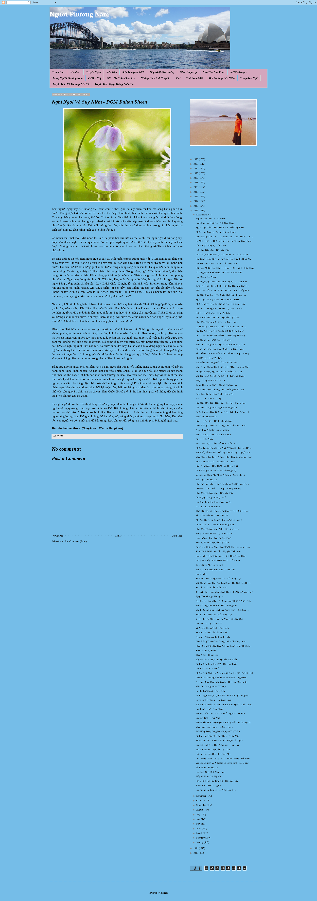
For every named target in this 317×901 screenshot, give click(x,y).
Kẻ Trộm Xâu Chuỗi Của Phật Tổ (211, 632)
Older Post (177, 536)
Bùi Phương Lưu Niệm (222, 78)
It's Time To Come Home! (208, 506)
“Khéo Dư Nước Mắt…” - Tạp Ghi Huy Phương (218, 488)
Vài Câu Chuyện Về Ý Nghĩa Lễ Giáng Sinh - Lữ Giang (222, 763)
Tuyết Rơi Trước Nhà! (206, 416)
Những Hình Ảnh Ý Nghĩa (155, 78)
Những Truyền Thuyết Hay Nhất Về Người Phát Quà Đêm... (224, 448)
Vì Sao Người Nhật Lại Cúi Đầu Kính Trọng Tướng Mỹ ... (223, 695)
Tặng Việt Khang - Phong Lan (210, 596)
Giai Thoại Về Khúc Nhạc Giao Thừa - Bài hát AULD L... (223, 254)
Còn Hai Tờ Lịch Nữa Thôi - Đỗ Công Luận (216, 263)
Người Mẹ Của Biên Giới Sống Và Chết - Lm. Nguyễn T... (223, 412)
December (201, 214)
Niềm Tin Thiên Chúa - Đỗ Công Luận (214, 614)
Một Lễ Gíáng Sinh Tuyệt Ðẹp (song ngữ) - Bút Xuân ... (222, 610)
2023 (196, 173)
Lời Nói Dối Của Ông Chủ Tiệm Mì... (213, 754)
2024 (196, 168)
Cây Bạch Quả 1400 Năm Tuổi (210, 772)
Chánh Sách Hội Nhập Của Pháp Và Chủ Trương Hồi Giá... (224, 646)
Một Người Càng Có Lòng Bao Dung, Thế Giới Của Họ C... (224, 583)
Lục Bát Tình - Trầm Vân (208, 718)
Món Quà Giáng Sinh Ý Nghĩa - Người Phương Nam (220, 344)
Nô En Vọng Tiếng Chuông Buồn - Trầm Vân (217, 736)
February (200, 838)
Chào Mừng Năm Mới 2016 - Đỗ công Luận (216, 470)
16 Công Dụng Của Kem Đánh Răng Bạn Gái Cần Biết (221, 281)
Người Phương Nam (79, 14)
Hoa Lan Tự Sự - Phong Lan (209, 709)
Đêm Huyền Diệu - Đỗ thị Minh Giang (214, 421)
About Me (75, 72)
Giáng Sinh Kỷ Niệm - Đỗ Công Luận (213, 700)
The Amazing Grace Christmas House (213, 434)
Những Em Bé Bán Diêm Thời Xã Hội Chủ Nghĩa (219, 740)
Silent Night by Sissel (206, 650)
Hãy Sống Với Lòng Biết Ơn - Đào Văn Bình (217, 362)
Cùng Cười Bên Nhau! (206, 277)
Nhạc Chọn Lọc (188, 72)
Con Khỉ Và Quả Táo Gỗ (207, 668)
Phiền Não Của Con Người (208, 785)
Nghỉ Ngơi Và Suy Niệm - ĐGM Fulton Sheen (217, 299)
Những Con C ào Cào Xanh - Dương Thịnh (216, 232)
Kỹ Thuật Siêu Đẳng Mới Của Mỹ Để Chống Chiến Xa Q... (223, 682)
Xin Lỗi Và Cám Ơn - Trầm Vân (211, 587)
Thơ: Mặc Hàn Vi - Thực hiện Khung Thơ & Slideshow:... (223, 511)
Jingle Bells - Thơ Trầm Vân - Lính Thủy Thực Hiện (221, 556)
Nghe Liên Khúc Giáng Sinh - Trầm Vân (215, 394)
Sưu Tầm (111, 72)
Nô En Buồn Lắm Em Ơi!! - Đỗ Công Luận (216, 664)
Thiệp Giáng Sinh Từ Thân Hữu (211, 380)
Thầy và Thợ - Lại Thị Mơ (208, 776)
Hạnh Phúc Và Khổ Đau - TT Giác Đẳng (215, 223)
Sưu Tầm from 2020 (133, 72)
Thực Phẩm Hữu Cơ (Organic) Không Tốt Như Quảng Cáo (223, 722)
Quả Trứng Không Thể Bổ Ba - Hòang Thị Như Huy (220, 335)
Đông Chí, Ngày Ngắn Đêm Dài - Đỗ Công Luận (219, 371)
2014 (196, 848)
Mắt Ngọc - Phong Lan (206, 479)
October (200, 800)
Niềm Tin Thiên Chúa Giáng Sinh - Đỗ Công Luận (220, 349)
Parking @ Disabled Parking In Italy (213, 637)
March (199, 833)
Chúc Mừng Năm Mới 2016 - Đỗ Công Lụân (217, 322)
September (201, 805)
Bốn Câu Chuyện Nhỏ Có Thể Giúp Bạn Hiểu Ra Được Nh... (224, 259)
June (198, 819)
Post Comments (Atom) (76, 541)
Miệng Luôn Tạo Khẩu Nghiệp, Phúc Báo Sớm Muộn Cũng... (224, 457)
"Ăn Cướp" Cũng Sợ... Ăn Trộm (211, 245)
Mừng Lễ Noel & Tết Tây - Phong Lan (214, 533)
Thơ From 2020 (194, 78)
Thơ (178, 78)
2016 (196, 206)
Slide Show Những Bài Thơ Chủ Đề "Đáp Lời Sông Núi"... (223, 367)
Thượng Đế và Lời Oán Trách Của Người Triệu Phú (220, 713)
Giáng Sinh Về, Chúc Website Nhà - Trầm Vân (218, 560)
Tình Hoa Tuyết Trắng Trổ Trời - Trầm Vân (217, 443)
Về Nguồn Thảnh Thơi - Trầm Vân (212, 628)
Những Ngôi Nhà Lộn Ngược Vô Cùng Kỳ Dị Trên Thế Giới (224, 673)
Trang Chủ (58, 72)
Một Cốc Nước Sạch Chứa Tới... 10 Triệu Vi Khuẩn (220, 376)
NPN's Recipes (238, 72)
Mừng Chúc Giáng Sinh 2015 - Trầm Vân (215, 569)
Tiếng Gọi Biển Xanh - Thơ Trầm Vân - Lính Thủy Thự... (223, 290)
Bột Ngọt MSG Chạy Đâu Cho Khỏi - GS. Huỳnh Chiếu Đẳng (225, 268)
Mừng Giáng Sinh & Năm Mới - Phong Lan (216, 605)
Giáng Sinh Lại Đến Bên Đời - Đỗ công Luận (217, 781)
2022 (196, 178)
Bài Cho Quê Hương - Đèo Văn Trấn (213, 313)
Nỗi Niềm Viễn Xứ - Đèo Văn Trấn (212, 515)
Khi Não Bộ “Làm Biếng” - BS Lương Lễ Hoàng (219, 520)
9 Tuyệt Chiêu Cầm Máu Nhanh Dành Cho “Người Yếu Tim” (224, 592)
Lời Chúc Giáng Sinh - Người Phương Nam (216, 407)
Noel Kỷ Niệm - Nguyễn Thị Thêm (212, 542)
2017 (196, 201)
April (199, 828)
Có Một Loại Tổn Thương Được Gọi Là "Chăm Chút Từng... (224, 241)
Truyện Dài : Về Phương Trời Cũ (71, 84)
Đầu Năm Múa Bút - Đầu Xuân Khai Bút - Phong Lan (221, 295)
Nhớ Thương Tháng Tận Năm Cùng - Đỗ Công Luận (220, 304)
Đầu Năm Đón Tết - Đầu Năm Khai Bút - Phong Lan (221, 403)
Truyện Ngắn (93, 72)
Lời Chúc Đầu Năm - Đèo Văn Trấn (212, 250)
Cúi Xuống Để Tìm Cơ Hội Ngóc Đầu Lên (216, 790)
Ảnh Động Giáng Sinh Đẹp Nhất (211, 497)
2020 (196, 187)
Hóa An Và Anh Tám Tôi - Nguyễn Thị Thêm (217, 317)
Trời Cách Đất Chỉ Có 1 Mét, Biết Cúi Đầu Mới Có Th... (222, 286)
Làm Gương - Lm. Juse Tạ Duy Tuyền (214, 538)
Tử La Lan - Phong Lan (207, 767)
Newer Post (58, 536)
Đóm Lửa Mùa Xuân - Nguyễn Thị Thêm (215, 461)
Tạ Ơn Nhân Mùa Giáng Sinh (209, 565)
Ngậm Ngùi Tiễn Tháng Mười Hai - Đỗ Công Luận (220, 227)
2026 (196, 159)
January (200, 842)
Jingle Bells (201, 574)
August (200, 810)
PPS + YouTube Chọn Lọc (120, 78)
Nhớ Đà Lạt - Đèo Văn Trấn (209, 358)
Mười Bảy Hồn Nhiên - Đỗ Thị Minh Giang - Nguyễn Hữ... (224, 452)
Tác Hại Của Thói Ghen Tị (208, 398)
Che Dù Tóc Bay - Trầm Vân (209, 623)
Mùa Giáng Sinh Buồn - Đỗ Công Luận (214, 727)
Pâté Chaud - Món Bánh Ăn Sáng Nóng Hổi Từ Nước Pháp (223, 601)
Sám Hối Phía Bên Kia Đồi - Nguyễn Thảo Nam (218, 551)
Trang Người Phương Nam (68, 78)
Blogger (164, 893)
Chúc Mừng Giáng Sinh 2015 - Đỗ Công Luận (217, 529)
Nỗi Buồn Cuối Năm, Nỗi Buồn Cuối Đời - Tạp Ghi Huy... (223, 353)
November (201, 796)
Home (118, 536)
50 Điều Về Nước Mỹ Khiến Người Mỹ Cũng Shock (220, 475)
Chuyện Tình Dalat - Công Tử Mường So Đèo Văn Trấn (222, 484)
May (198, 824)
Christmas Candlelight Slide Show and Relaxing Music (221, 677)
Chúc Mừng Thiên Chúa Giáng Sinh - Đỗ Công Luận (221, 425)
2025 (196, 164)
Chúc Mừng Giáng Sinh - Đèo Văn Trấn (214, 493)
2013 (196, 853)
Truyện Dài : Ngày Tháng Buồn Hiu (114, 84)
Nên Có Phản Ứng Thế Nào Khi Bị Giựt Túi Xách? (220, 331)
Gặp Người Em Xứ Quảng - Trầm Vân (214, 340)
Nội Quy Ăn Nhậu (204, 439)
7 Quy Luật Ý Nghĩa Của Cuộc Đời (212, 430)
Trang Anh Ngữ (249, 78)
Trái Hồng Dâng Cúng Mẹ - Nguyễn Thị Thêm (218, 731)
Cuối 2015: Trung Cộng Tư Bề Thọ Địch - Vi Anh (219, 308)
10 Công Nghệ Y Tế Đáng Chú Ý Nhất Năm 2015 (219, 272)
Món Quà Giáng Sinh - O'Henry (211, 686)
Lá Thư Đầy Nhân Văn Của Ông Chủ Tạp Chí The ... (221, 326)
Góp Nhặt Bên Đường (162, 72)
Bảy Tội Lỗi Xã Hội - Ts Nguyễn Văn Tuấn (216, 659)
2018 (196, 196)
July (198, 814)
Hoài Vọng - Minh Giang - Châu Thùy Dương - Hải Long (223, 758)
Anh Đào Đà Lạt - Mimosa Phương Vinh (215, 524)
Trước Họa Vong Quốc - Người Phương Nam (217, 385)
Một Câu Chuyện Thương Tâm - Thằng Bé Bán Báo (220, 389)
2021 (196, 182)
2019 (196, 192)
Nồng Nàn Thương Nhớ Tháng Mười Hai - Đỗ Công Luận (223, 547)
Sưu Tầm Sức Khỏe (214, 72)
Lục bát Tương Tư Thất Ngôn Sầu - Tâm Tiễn (217, 745)
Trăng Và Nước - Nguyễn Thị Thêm (213, 749)
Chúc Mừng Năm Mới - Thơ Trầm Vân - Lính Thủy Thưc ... (224, 236)
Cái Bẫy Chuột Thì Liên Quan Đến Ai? (214, 502)
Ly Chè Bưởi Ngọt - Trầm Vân (210, 691)
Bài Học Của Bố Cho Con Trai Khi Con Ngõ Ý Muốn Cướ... (224, 704)
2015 (196, 210)
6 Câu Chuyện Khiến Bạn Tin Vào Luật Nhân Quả (219, 619)
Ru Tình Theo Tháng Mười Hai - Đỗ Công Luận (218, 578)
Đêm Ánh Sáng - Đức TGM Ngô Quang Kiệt (217, 466)
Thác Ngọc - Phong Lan (207, 655)
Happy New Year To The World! (211, 218)
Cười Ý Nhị (94, 78)
